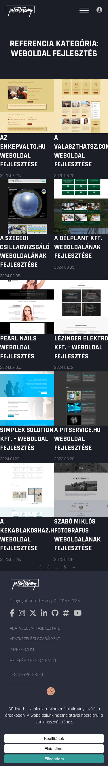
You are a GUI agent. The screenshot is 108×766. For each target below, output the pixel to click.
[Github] (55, 614)
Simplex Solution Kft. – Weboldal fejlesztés (27, 439)
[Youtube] (77, 614)
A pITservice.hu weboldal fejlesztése (77, 439)
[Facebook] (12, 614)
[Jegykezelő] (99, 10)
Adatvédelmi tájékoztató (35, 628)
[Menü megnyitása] (84, 10)
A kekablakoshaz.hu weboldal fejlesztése (29, 534)
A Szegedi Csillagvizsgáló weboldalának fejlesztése (25, 251)
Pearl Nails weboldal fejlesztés (18, 347)
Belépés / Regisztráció (33, 661)
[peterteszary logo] (20, 12)
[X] (33, 614)
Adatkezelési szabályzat (35, 639)
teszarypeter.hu (26, 675)
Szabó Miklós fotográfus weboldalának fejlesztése (77, 534)
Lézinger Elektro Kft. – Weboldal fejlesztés (81, 347)
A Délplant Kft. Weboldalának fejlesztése (78, 247)
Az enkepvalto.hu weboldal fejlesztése (23, 151)
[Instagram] (22, 614)
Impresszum (22, 650)
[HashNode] (66, 614)
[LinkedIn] (44, 614)
